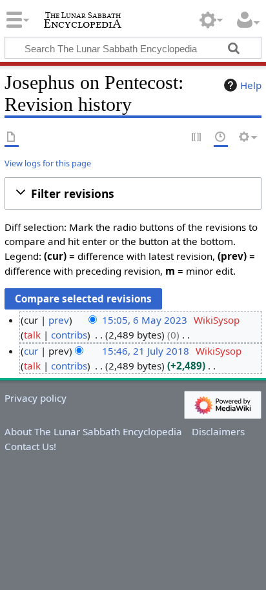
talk (32, 334)
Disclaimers (218, 431)
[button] (133, 194)
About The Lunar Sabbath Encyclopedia (93, 431)
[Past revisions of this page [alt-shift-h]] (221, 137)
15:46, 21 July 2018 (145, 350)
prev (58, 319)
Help (250, 85)
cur (31, 350)
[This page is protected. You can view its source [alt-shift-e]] (197, 137)
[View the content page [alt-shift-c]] (12, 137)
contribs (69, 334)
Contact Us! (30, 446)
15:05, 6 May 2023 (144, 319)
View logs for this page (48, 163)
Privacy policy (35, 397)
